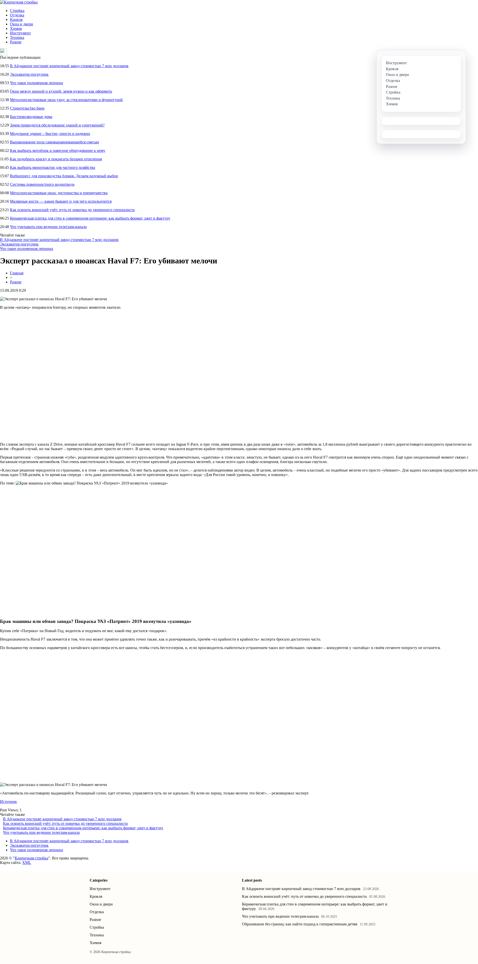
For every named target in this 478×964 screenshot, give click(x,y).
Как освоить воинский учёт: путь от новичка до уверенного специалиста (72, 210)
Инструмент (20, 33)
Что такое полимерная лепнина (36, 83)
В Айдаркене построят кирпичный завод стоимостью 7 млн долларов (69, 66)
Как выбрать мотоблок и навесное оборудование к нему (57, 150)
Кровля (16, 19)
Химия (16, 28)
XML (26, 862)
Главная (16, 273)
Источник (8, 801)
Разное (15, 42)
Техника (17, 37)
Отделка (17, 15)
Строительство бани (27, 108)
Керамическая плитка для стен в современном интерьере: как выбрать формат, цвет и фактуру (90, 218)
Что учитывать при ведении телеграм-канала (48, 227)
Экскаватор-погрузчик (29, 74)
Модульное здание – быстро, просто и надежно (50, 133)
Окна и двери (21, 24)
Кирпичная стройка (31, 858)
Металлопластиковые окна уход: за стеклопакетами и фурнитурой (66, 100)
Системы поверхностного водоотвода (42, 184)
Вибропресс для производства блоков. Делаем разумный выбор (64, 176)
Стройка (17, 10)
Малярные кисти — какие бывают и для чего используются (61, 201)
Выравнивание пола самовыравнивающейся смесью (54, 142)
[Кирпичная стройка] (19, 2)
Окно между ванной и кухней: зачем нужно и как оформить (61, 91)
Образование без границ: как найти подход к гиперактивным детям (299, 924)
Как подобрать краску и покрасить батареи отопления (56, 159)
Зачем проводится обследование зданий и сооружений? (57, 125)
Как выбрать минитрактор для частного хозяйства (52, 167)
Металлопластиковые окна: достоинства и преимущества (59, 193)
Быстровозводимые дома (31, 117)
